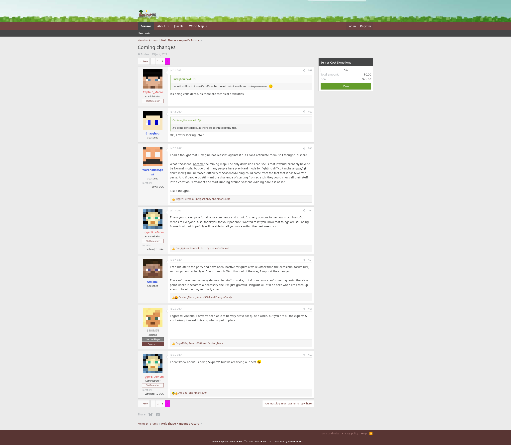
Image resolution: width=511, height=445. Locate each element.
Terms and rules (329, 433)
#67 (310, 355)
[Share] (303, 70)
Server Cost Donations (336, 62)
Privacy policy (350, 433)
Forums (146, 26)
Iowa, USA (158, 186)
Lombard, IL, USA (154, 249)
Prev (145, 61)
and (192, 392)
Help (364, 433)
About (161, 26)
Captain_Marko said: (184, 120)
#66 (310, 309)
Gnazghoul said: (181, 79)
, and (203, 199)
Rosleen (145, 54)
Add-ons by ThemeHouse (288, 441)
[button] (168, 26)
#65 (310, 260)
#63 (310, 148)
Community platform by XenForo (241, 441)
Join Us (178, 26)
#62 (310, 111)
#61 (310, 70)
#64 (310, 210)
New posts (144, 33)
